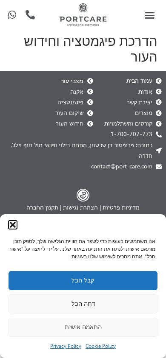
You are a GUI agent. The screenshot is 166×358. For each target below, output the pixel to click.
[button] (13, 225)
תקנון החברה (42, 207)
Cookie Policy (101, 346)
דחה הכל (83, 304)
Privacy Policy (65, 346)
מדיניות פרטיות (121, 207)
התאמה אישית (83, 327)
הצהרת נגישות (80, 207)
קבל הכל (83, 280)
